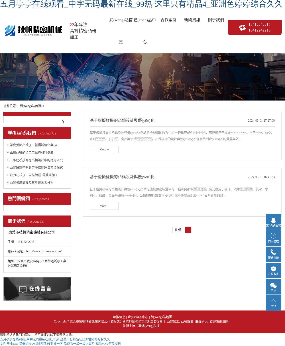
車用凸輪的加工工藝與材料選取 (31, 152)
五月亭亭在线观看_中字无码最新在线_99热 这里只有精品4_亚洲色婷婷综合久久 (55, 339)
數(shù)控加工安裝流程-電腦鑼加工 (34, 175)
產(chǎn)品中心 (145, 31)
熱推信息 (119, 317)
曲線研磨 (201, 321)
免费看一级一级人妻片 (79, 343)
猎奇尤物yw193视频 (32, 343)
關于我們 (216, 20)
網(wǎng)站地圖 (161, 317)
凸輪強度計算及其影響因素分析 (31, 182)
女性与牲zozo (9, 343)
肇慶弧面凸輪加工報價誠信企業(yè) (34, 145)
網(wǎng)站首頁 (121, 31)
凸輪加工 (173, 321)
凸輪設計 (187, 321)
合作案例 (169, 20)
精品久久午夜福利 (108, 343)
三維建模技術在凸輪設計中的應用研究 (36, 160)
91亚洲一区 (55, 343)
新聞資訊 (192, 20)
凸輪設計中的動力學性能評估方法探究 (36, 167)
